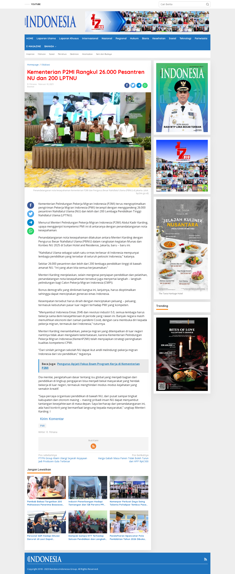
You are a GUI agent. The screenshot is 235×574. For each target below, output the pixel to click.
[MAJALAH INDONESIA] (50, 21)
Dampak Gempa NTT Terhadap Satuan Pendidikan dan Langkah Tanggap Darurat (86, 537)
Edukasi (30, 86)
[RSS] (93, 446)
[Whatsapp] (145, 85)
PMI (42, 425)
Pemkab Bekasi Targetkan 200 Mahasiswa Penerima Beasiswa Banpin (44, 503)
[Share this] (127, 85)
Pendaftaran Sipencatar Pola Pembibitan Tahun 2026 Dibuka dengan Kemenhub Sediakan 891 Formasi (128, 537)
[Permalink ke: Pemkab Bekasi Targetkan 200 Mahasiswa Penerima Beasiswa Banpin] (46, 487)
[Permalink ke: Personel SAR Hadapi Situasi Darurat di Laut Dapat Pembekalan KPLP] (46, 521)
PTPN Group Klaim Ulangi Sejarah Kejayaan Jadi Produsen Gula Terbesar (62, 458)
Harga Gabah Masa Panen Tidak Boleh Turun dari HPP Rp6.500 (123, 458)
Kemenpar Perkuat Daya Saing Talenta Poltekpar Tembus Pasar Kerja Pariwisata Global (128, 503)
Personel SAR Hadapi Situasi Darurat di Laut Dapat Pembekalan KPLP (43, 537)
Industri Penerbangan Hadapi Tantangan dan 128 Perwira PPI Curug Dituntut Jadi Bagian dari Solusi (86, 503)
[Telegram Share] (139, 85)
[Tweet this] (133, 85)
